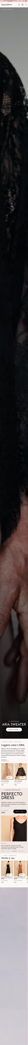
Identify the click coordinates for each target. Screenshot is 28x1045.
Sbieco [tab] (3, 851)
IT (23, 1)
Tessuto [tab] (14, 851)
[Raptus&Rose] (7, 4)
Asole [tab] (8, 851)
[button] (25, 4)
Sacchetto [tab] (22, 851)
